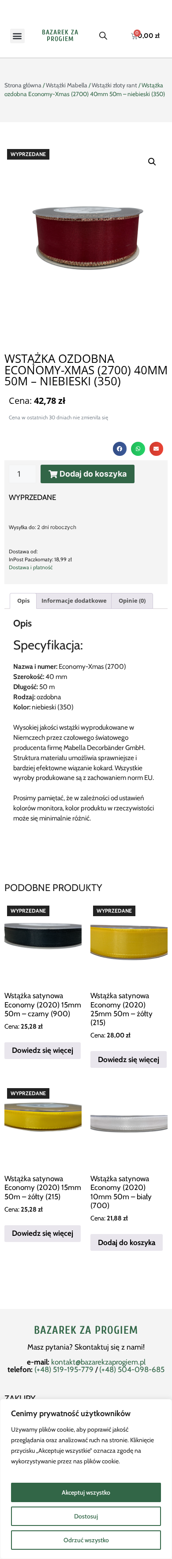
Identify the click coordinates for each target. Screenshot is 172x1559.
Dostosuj (86, 1516)
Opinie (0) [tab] (132, 600)
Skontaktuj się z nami (109, 1347)
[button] (17, 36)
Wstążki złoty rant (114, 85)
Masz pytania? (51, 1347)
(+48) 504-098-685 (132, 1369)
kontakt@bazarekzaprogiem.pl (98, 1362)
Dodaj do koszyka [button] (126, 1242)
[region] (86, 1479)
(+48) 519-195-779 (63, 1369)
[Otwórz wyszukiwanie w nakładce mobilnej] (103, 36)
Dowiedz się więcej (42, 1050)
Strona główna (22, 85)
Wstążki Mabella (66, 85)
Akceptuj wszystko (86, 1492)
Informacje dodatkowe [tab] (74, 600)
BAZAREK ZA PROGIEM (60, 36)
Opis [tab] (23, 600)
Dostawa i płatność (30, 567)
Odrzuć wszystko (86, 1540)
